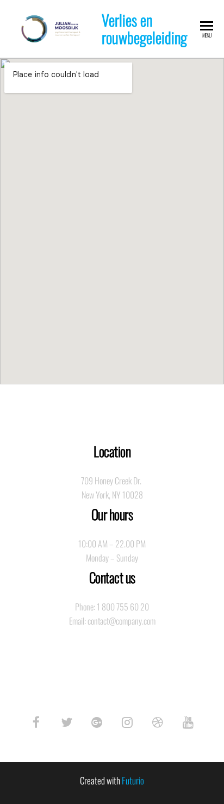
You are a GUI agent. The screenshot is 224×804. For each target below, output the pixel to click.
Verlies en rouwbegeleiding (144, 28)
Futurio (133, 780)
